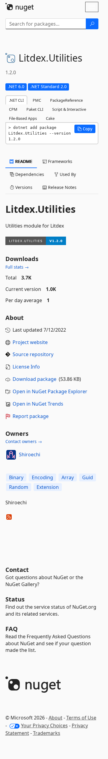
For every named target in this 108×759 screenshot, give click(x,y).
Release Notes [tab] (61, 187)
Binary (16, 477)
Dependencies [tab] (29, 174)
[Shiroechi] (11, 454)
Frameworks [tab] (59, 161)
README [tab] (23, 161)
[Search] (92, 23)
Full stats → (17, 267)
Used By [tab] (67, 174)
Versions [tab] (23, 187)
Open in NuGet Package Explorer (50, 391)
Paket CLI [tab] (34, 109)
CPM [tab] (13, 109)
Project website (30, 342)
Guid (87, 477)
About (55, 717)
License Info (26, 366)
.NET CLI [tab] (16, 100)
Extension (48, 487)
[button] (84, 129)
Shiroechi (29, 454)
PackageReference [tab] (66, 100)
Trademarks (46, 733)
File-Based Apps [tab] (23, 118)
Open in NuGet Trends (38, 403)
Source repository (33, 354)
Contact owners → (23, 441)
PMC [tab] (37, 100)
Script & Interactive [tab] (69, 109)
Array (68, 477)
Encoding (42, 477)
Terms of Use (81, 717)
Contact (17, 570)
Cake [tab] (50, 118)
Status (15, 599)
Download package (34, 379)
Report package (31, 416)
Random (18, 487)
